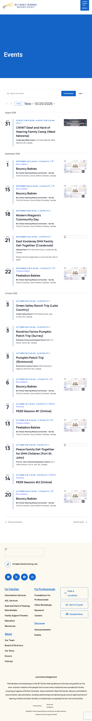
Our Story (9, 650)
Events (37, 635)
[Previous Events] (6, 103)
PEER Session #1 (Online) (34, 411)
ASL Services (11, 600)
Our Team (9, 640)
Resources (10, 626)
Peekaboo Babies (28, 275)
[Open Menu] (84, 3)
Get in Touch (76, 604)
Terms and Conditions (49, 706)
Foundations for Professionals (42, 597)
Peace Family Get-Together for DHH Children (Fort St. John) (35, 453)
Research (39, 610)
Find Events (68, 93)
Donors (8, 656)
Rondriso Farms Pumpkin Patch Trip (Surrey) (33, 334)
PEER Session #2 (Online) (34, 482)
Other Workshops (43, 605)
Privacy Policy (37, 706)
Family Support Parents (16, 615)
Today (18, 104)
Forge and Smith (52, 714)
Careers (38, 615)
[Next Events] (11, 103)
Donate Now (76, 614)
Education (10, 620)
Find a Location (72, 593)
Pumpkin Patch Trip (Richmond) (30, 360)
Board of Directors (14, 645)
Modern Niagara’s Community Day (28, 217)
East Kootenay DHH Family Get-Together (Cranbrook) (34, 243)
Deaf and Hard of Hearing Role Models (17, 608)
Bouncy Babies (26, 169)
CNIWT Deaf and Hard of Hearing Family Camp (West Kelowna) (35, 132)
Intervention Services (15, 595)
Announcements (42, 629)
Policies (9, 661)
